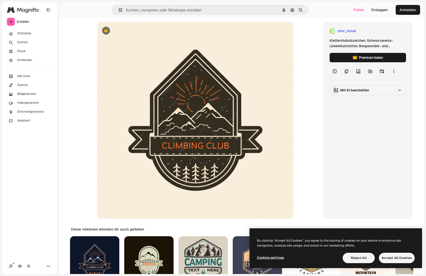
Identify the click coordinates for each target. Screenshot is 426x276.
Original (129, 31)
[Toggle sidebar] (48, 10)
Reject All (359, 258)
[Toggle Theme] (29, 266)
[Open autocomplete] (118, 10)
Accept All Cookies (397, 258)
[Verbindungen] (11, 266)
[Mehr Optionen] (394, 71)
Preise (359, 10)
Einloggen (379, 10)
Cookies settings (270, 257)
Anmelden (408, 10)
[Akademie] (20, 266)
